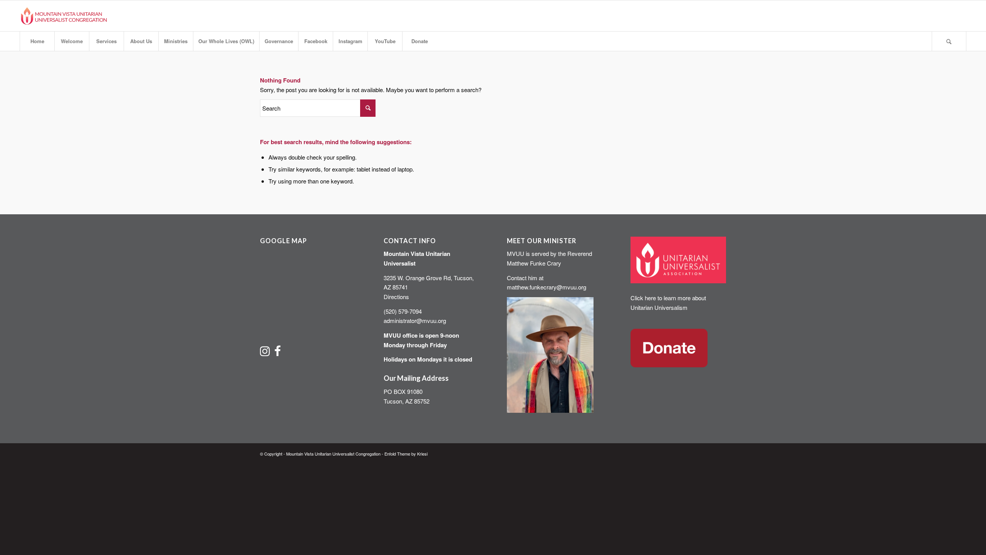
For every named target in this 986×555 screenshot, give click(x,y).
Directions (396, 297)
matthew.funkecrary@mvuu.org (546, 287)
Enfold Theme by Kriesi (406, 454)
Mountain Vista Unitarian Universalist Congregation (333, 454)
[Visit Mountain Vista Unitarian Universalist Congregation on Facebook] (277, 353)
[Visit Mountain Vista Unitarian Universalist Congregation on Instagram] (265, 353)
